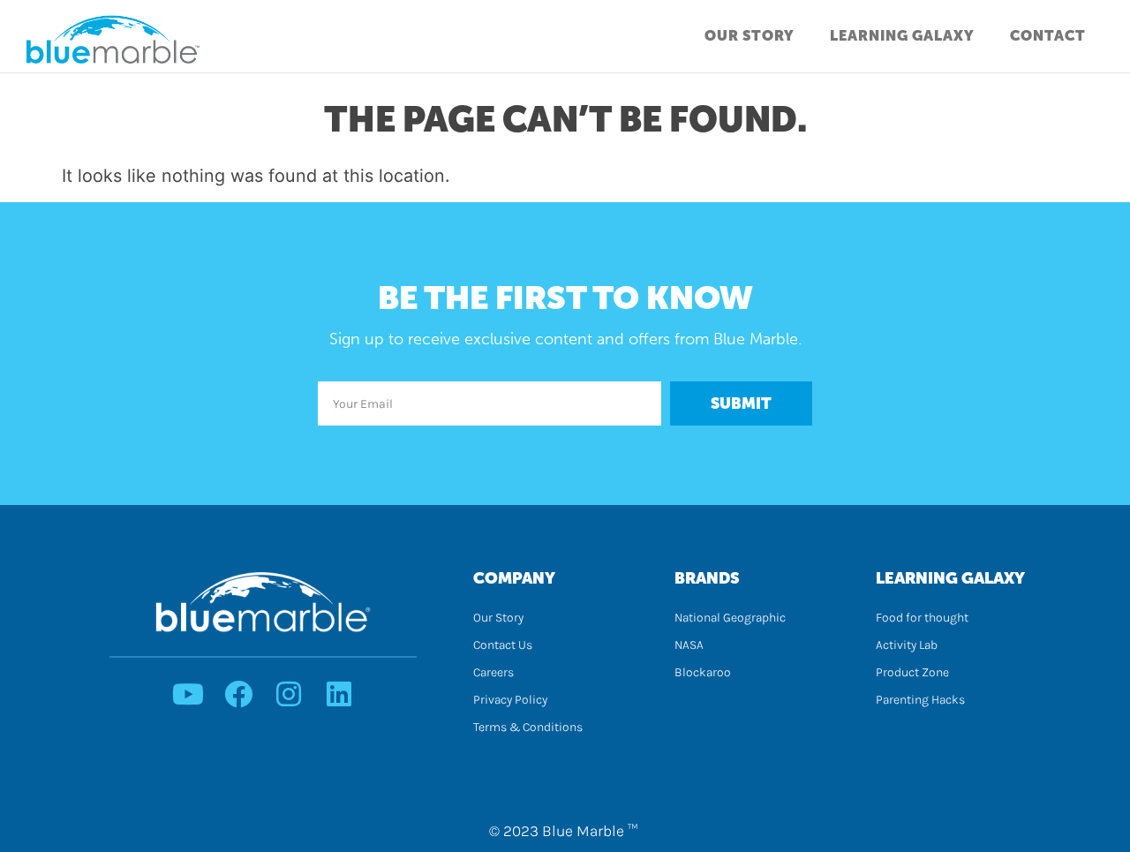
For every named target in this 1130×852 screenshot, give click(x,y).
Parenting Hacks (920, 699)
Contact (1048, 35)
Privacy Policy (510, 699)
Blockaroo (702, 672)
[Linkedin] (339, 694)
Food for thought (922, 617)
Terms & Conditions (528, 727)
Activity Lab (907, 644)
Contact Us (502, 644)
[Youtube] (188, 694)
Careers (493, 672)
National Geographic (730, 617)
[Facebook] (238, 694)
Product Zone (912, 672)
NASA (689, 644)
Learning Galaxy (902, 35)
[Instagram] (289, 694)
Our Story (749, 35)
